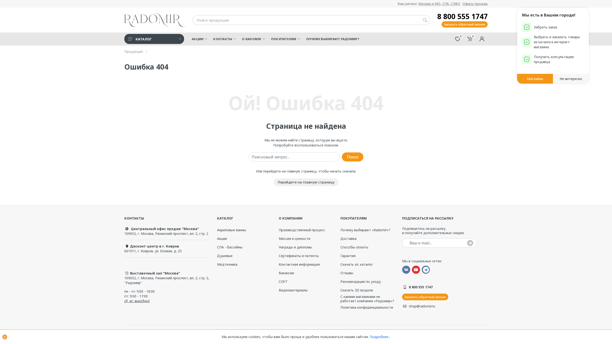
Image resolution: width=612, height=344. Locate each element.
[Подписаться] (470, 243)
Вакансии (286, 273)
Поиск (352, 157)
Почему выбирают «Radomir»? (365, 230)
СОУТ (283, 281)
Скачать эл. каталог (356, 264)
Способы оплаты (354, 247)
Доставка (348, 238)
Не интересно (571, 78)
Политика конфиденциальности (366, 307)
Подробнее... (380, 336)
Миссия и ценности (294, 238)
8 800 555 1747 (462, 16)
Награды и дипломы (295, 247)
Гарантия (347, 255)
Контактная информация (299, 264)
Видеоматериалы (293, 290)
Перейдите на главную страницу (306, 182)
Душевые (225, 255)
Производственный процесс (302, 230)
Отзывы (346, 273)
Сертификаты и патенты (299, 256)
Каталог (144, 39)
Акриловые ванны (231, 230)
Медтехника (227, 264)
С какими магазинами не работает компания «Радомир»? (367, 299)
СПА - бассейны (229, 247)
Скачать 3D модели (356, 290)
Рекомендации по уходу (360, 282)
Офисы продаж (475, 3)
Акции (222, 238)
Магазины (535, 78)
